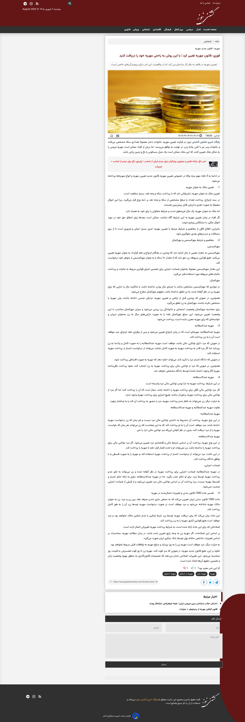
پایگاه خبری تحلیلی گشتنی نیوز (203, 142)
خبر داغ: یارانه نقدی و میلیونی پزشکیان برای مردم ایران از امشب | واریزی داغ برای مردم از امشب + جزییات (158, 164)
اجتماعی (146, 29)
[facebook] (204, 583)
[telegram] (28, 697)
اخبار (198, 29)
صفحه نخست (209, 29)
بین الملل (179, 29)
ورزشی (136, 29)
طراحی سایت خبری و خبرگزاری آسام (117, 716)
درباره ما (217, 3)
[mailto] (116, 136)
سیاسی (190, 29)
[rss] (37, 4)
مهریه (212, 574)
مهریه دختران (170, 574)
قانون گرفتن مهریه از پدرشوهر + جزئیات (198, 609)
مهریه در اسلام (186, 574)
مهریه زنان (201, 574)
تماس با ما (205, 3)
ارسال (163, 664)
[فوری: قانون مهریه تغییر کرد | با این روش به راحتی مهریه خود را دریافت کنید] (217, 583)
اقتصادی (157, 29)
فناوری (127, 29)
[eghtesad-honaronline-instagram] (34, 697)
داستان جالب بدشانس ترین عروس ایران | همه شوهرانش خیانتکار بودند (183, 604)
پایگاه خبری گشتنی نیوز (147, 700)
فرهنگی (168, 29)
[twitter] (210, 583)
